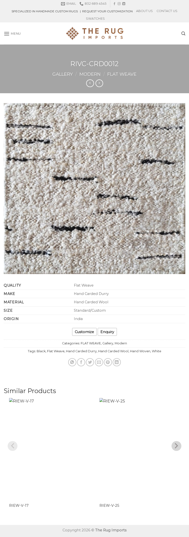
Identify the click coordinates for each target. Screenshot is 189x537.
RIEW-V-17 (19, 505)
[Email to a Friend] (99, 362)
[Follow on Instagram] (119, 4)
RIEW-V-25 (109, 505)
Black (41, 351)
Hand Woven (140, 351)
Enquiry (107, 332)
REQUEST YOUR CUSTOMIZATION (107, 11)
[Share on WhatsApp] (72, 362)
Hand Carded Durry (81, 351)
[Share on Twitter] (90, 362)
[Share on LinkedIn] (117, 362)
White (156, 351)
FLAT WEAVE (122, 74)
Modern (90, 74)
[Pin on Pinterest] (108, 362)
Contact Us (167, 11)
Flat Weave (55, 351)
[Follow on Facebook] (114, 4)
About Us (144, 11)
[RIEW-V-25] (139, 448)
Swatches (95, 18)
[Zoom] (10, 268)
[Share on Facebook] (81, 362)
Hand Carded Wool (113, 351)
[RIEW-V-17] (49, 448)
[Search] (183, 33)
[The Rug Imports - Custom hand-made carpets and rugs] (94, 33)
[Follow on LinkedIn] (123, 4)
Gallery (62, 74)
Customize (84, 332)
